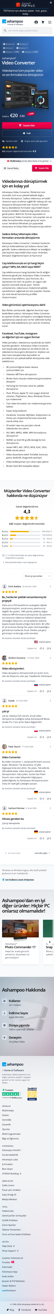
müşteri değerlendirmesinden (19, 151)
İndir (28, 133)
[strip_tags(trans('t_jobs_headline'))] (32, 1094)
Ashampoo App (9, 1271)
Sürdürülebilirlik (10, 1154)
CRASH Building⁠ (10, 1173)
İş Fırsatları (7, 1164)
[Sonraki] (50, 942)
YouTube (42, 1309)
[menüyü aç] (50, 22)
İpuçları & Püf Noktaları (13, 1281)
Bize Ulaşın (7, 1168)
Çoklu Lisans (8, 1185)
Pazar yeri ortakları (11, 1190)
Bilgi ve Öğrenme (10, 1138)
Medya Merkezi (9, 1199)
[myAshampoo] (36, 22)
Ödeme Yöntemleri (11, 1229)
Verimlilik (6, 1119)
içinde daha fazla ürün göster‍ (29, 161)
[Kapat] (50, 2)
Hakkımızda (8, 1211)
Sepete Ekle (29, 125)
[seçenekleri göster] (50, 586)
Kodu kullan (8, 1276)
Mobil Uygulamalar (11, 1133)
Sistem (5, 1115)
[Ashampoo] (12, 1064)
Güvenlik (6, 1124)
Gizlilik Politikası (10, 1220)
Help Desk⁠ (7, 1246)
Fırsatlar (8, 1262)
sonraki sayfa (41, 853)
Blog (12, 1309)
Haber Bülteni (9, 1285)
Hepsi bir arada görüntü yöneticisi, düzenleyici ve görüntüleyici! (17, 954)
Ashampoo (9, 1290)
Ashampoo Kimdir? (11, 1150)
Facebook (26, 1309)
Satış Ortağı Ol (9, 1194)
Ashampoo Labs (10, 1159)
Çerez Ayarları (9, 1225)
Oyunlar (6, 1129)
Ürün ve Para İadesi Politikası (16, 1234)
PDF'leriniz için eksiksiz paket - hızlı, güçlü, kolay (25, 12)
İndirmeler (7, 1267)
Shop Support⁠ (9, 1250)
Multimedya (8, 1110)
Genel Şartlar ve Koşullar (14, 1215)
